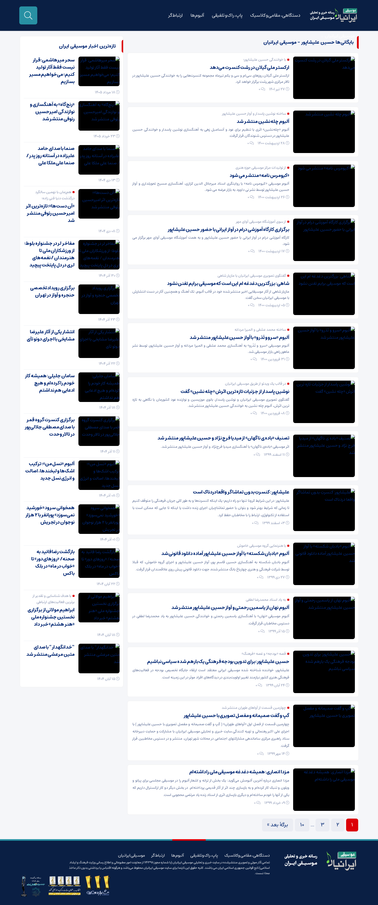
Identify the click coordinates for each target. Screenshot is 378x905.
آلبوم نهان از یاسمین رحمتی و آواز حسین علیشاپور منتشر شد (230, 607)
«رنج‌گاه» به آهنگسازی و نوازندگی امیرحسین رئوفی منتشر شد (52, 112)
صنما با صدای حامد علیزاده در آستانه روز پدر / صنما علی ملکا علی (50, 156)
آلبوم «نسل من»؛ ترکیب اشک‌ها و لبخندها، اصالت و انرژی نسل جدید (50, 471)
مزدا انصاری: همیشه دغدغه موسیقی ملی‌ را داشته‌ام (239, 772)
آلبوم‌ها (197, 15)
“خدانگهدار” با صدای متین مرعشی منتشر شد (50, 651)
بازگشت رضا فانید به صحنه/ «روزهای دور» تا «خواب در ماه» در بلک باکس (53, 562)
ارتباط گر (175, 15)
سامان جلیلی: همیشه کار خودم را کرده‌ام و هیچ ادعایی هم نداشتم (50, 383)
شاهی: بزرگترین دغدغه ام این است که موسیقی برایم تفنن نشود (228, 283)
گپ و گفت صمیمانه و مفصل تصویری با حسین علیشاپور (236, 715)
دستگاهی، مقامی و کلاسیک (275, 15)
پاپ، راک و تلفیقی (227, 15)
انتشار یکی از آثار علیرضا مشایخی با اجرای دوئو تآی (51, 335)
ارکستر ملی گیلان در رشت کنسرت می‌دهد (249, 67)
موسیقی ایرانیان (340, 36)
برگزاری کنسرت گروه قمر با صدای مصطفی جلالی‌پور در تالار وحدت (50, 427)
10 (302, 824)
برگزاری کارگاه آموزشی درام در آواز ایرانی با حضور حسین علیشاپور (228, 229)
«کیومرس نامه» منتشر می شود (259, 175)
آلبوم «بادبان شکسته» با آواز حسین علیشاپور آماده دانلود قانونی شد (225, 553)
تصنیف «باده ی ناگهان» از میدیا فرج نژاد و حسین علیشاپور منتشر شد (223, 438)
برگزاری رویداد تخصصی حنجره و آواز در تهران (52, 291)
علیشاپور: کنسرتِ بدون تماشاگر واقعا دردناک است (241, 492)
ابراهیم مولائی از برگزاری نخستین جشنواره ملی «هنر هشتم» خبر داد (51, 617)
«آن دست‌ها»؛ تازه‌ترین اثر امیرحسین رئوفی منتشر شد (50, 213)
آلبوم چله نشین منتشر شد (263, 121)
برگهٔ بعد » (277, 824)
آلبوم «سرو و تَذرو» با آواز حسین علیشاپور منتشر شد (239, 337)
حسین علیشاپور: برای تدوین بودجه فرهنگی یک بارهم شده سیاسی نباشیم (218, 661)
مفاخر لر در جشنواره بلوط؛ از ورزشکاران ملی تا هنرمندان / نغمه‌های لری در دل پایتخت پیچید (49, 254)
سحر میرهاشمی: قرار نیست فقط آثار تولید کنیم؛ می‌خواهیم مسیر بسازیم (52, 71)
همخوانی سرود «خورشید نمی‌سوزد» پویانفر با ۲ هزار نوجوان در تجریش (50, 515)
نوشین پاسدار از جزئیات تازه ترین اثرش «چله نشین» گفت (235, 391)
